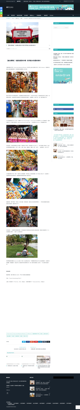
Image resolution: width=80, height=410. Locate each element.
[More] (1, 15)
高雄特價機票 (62, 403)
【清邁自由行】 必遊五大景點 (12, 365)
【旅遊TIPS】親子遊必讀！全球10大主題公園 (61, 64)
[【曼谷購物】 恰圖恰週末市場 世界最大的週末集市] (28, 32)
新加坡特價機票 (55, 403)
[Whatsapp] (1, 13)
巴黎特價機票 (68, 403)
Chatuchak (9, 333)
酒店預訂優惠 (19, 15)
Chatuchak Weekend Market (19, 333)
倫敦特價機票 (42, 403)
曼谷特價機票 (35, 403)
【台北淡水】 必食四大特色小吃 (20, 349)
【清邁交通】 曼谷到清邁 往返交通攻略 (38, 349)
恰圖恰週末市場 (36, 333)
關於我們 (13, 15)
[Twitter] (1, 10)
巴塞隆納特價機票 (11, 404)
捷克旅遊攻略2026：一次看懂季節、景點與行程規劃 (62, 60)
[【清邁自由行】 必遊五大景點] (13, 360)
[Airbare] (9, 6)
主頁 (8, 15)
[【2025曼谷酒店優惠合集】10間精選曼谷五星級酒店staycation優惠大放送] (43, 360)
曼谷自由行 (46, 333)
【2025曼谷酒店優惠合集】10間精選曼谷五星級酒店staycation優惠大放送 (44, 367)
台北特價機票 (9, 403)
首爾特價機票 (29, 403)
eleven (8, 48)
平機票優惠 (39, 15)
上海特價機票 (48, 403)
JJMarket (29, 333)
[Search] (72, 15)
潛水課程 (26, 15)
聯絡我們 (46, 15)
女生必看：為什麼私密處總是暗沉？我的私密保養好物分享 (66, 151)
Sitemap (51, 15)
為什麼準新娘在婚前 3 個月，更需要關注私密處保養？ (63, 62)
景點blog (32, 15)
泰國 (49, 48)
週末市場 (25, 336)
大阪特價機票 (22, 403)
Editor (56, 127)
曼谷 (41, 333)
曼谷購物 (9, 336)
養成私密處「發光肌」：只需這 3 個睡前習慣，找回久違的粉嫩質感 (36, 1)
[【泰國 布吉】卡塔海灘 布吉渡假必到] (28, 360)
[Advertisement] (28, 323)
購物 (21, 336)
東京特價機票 (16, 403)
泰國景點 (17, 336)
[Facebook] (1, 8)
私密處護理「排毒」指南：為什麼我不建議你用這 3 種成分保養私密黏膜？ (64, 130)
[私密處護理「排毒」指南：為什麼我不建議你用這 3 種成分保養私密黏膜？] (63, 122)
